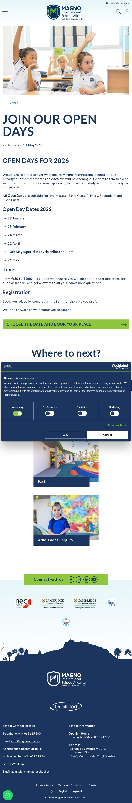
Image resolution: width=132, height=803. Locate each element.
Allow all (108, 434)
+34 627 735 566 (35, 756)
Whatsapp (19, 764)
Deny (65, 434)
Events (13, 103)
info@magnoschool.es (26, 741)
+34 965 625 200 (29, 733)
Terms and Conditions (71, 785)
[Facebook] (71, 579)
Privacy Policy (44, 785)
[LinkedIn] (86, 579)
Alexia (92, 785)
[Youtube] (94, 579)
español (125, 2)
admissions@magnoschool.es (30, 771)
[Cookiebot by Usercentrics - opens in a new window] (114, 366)
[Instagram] (79, 579)
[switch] (49, 413)
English (115, 2)
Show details (114, 425)
